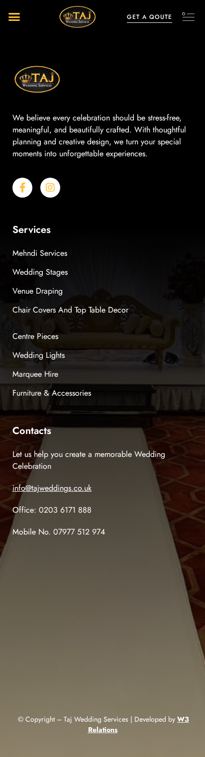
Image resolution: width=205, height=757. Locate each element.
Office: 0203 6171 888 (52, 510)
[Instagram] (50, 188)
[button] (14, 16)
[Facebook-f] (22, 188)
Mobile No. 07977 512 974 (58, 532)
